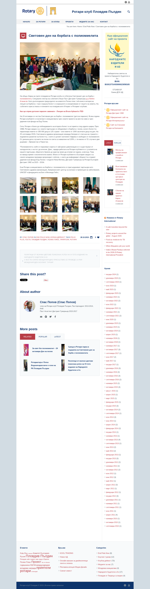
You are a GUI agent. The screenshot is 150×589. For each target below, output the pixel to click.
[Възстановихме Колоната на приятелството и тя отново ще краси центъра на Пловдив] (110, 168)
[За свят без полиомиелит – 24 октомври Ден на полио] (26, 350)
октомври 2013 (112, 440)
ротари (73, 240)
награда (32, 568)
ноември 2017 (111, 346)
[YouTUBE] (129, 2)
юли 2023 (110, 286)
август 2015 (110, 391)
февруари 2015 (112, 402)
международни (43, 565)
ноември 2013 (111, 436)
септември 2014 (112, 413)
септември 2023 (112, 282)
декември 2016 (112, 368)
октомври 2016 (112, 376)
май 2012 (109, 481)
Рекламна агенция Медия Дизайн (73, 567)
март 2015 (110, 398)
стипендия (34, 571)
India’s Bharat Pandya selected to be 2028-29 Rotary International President (118, 252)
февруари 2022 (112, 308)
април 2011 (110, 515)
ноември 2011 (111, 503)
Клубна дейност (57, 237)
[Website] (46, 317)
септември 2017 (112, 353)
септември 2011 (112, 507)
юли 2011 (109, 511)
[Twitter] (50, 317)
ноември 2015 (111, 383)
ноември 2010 (111, 519)
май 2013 (109, 451)
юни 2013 (109, 447)
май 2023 (109, 289)
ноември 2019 (111, 327)
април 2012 (110, 485)
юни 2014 (109, 421)
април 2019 (110, 334)
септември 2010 (112, 526)
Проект (36, 561)
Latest (57, 337)
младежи (24, 568)
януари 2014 (111, 432)
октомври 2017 (112, 349)
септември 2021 (112, 316)
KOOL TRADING (66, 553)
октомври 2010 (112, 522)
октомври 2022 (112, 301)
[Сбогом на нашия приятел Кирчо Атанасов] (110, 192)
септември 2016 (112, 380)
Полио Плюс (53, 240)
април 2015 (110, 395)
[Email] (41, 317)
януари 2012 (111, 496)
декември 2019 (112, 323)
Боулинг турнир (104, 557)
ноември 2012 (111, 466)
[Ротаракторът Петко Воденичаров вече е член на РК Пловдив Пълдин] (25, 365)
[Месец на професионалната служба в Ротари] (110, 151)
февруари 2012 (112, 492)
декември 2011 (112, 500)
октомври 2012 (112, 470)
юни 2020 (109, 319)
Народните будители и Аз (108, 572)
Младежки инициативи (107, 568)
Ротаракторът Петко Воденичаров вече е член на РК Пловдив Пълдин (43, 365)
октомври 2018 (112, 342)
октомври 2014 (112, 410)
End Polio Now (89, 26)
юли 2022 (110, 304)
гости (28, 240)
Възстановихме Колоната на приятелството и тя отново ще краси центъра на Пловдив (122, 174)
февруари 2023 (112, 293)
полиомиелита (26, 99)
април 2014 (110, 425)
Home (79, 26)
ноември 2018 (111, 338)
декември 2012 (112, 462)
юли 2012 (110, 473)
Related (28, 337)
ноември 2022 (111, 297)
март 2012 (110, 488)
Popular (43, 337)
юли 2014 (110, 417)
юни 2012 (109, 477)
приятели (64, 240)
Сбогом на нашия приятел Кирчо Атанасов (120, 196)
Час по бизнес (45, 562)
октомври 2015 (112, 387)
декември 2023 (112, 278)
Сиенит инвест (66, 571)
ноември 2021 (111, 312)
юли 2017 (110, 357)
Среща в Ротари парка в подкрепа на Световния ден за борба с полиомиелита (81, 350)
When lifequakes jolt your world (118, 246)
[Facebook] (126, 2)
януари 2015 (111, 406)
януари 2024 (111, 274)
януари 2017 (111, 365)
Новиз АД (64, 557)
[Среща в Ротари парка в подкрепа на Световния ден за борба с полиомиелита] (63, 350)
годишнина (25, 565)
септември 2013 (112, 443)
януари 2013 (111, 458)
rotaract (30, 553)
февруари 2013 (112, 455)
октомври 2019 (112, 331)
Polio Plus (24, 553)
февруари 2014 (112, 428)
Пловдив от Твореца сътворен (110, 576)
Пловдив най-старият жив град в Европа (34, 559)
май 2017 (109, 361)
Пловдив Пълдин (39, 240)
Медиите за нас (104, 564)
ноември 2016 (111, 372)
